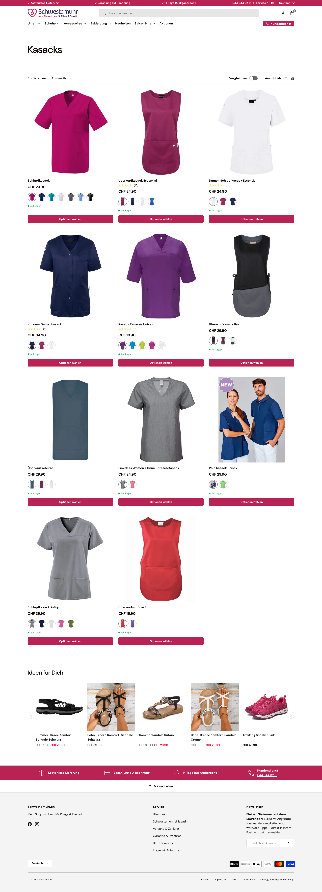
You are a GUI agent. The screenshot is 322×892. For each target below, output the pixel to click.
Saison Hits (143, 23)
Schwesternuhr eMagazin (170, 821)
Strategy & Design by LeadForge (277, 879)
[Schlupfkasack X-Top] (70, 559)
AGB (234, 879)
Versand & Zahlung (166, 829)
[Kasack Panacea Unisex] (161, 276)
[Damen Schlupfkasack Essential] (251, 132)
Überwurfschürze (40, 468)
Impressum (220, 879)
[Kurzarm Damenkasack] (70, 276)
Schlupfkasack (39, 181)
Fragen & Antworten (167, 850)
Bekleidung (99, 23)
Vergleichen (238, 78)
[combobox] (179, 13)
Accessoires (73, 23)
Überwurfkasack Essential (137, 181)
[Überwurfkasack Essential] (161, 132)
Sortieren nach (38, 78)
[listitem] (59, 715)
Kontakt (205, 879)
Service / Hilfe (265, 3)
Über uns (159, 814)
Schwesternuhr (44, 879)
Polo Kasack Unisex (223, 468)
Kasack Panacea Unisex (135, 324)
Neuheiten (123, 23)
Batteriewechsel (164, 843)
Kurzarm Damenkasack (45, 324)
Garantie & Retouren (167, 836)
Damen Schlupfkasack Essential (232, 181)
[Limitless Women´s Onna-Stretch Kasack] (161, 419)
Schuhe (50, 23)
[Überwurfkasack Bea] (251, 276)
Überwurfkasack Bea (224, 324)
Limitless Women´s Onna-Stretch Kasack (148, 468)
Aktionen (166, 23)
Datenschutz (248, 879)
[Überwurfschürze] (70, 419)
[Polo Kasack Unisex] (251, 419)
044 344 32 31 (241, 3)
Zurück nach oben (161, 786)
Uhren (32, 23)
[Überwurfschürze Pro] (161, 559)
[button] (292, 13)
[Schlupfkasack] (70, 132)
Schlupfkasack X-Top (43, 607)
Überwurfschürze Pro (133, 607)
